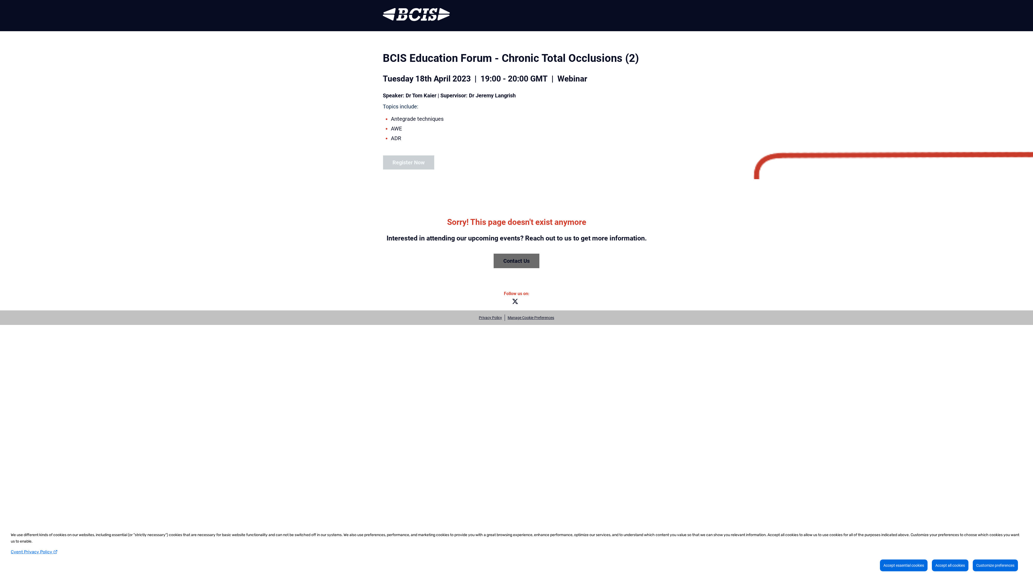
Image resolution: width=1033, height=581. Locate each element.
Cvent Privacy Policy (32, 551)
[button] (516, 303)
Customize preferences (995, 565)
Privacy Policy (490, 318)
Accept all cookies (950, 565)
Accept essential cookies (903, 565)
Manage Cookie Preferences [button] (531, 318)
